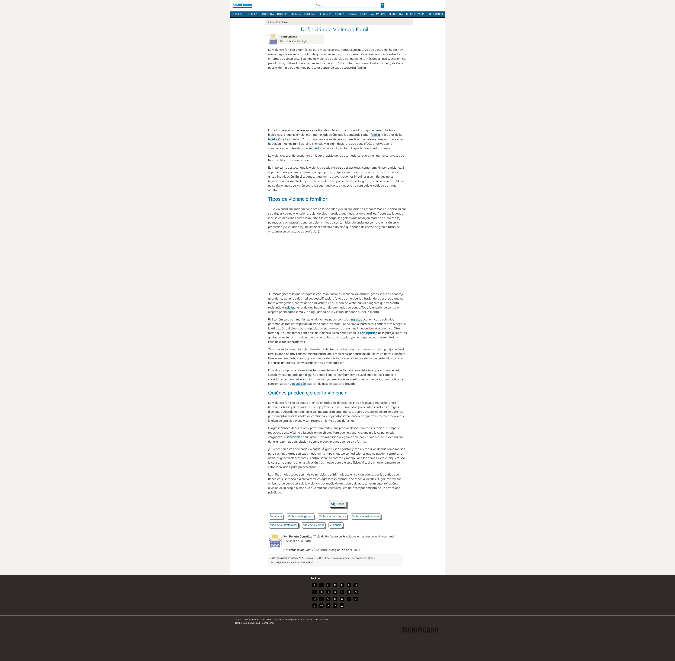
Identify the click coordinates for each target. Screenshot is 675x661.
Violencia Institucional (366, 516)
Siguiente (337, 504)
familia (375, 134)
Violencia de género (300, 516)
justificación (292, 437)
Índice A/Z (237, 14)
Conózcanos (435, 14)
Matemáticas (378, 14)
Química (352, 14)
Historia (282, 14)
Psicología (267, 14)
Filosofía (252, 14)
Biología (339, 14)
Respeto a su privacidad (247, 623)
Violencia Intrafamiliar (283, 525)
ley (309, 374)
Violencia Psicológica (332, 516)
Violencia (276, 516)
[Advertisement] (337, 99)
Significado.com (242, 5)
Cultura (296, 14)
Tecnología (396, 14)
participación (368, 333)
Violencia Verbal (313, 525)
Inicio (271, 22)
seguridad (315, 148)
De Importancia (415, 14)
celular (289, 307)
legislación (275, 139)
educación (299, 383)
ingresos (356, 319)
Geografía (325, 14)
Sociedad (309, 14)
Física (363, 14)
